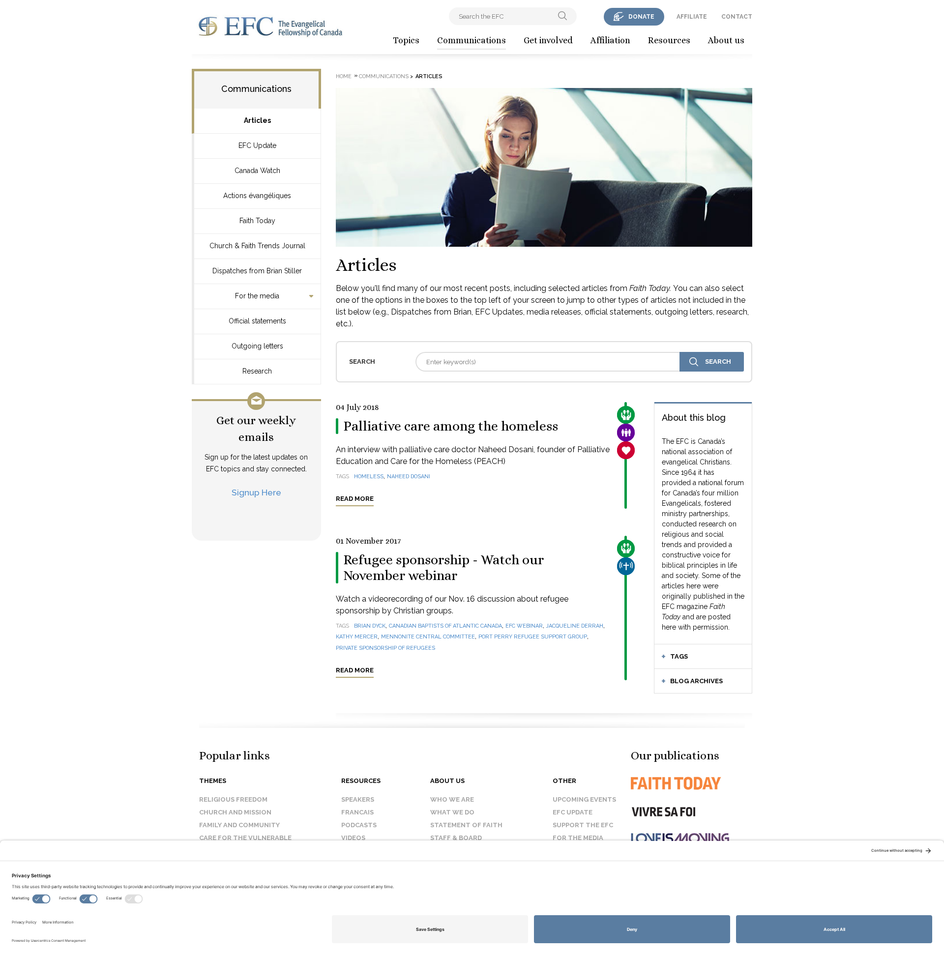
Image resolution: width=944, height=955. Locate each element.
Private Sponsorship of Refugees (385, 648)
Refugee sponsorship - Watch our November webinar (443, 567)
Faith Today (257, 221)
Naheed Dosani (408, 476)
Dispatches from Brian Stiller (257, 271)
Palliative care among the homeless (450, 426)
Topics (406, 40)
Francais (357, 812)
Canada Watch (257, 170)
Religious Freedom (233, 799)
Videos (353, 837)
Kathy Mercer (357, 637)
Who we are (452, 799)
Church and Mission (235, 812)
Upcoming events (584, 799)
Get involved (548, 40)
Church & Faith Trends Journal (257, 246)
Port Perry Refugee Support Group (532, 637)
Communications (471, 40)
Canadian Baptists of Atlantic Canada (445, 626)
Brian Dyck (369, 626)
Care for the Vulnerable (245, 837)
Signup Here (256, 492)
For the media (257, 296)
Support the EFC (583, 825)
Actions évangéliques (257, 196)
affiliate (692, 16)
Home (344, 76)
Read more (355, 498)
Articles (257, 120)
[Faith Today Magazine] (695, 783)
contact (736, 16)
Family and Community (239, 825)
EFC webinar (524, 626)
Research (257, 371)
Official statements (257, 321)
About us (726, 40)
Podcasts (359, 825)
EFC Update (257, 145)
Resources (669, 40)
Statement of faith (466, 825)
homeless (369, 476)
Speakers (357, 799)
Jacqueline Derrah (574, 626)
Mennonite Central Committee (428, 637)
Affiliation (610, 40)
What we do (452, 812)
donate (641, 16)
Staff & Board (456, 837)
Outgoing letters (257, 346)
